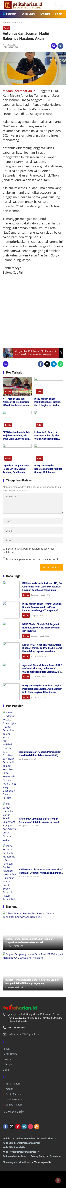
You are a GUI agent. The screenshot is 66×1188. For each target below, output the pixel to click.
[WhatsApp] (60, 364)
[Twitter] (47, 364)
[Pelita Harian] (23, 4)
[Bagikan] (60, 46)
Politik (6, 28)
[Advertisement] (33, 311)
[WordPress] (24, 1126)
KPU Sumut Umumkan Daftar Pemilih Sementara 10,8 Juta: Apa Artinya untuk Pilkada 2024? (40, 820)
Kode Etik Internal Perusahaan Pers (21, 1143)
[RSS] (36, 1126)
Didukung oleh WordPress (16, 1162)
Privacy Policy (38, 1156)
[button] (55, 5)
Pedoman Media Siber (14, 1156)
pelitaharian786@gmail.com (24, 1034)
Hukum (7, 1059)
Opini (6, 1069)
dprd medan (13, 1083)
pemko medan (14, 1104)
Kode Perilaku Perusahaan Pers (19, 1151)
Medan (8, 91)
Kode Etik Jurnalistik (14, 1147)
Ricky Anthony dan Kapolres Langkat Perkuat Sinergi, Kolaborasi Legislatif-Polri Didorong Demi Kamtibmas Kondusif (48, 469)
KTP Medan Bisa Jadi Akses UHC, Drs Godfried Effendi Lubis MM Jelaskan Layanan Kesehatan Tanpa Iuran (17, 402)
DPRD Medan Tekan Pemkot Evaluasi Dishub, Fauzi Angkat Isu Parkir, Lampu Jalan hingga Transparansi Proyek (47, 402)
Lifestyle (7, 1064)
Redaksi (7, 1138)
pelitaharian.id (24, 91)
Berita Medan (13, 1094)
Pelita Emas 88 (9, 45)
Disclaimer (55, 1156)
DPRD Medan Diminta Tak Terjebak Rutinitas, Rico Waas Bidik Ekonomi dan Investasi (16, 436)
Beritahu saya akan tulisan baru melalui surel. (32, 559)
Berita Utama (10, 1054)
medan (10, 1088)
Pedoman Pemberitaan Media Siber (34, 1138)
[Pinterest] (18, 1126)
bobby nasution (14, 1099)
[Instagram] (30, 1126)
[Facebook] (40, 364)
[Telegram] (54, 364)
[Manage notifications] (58, 1180)
